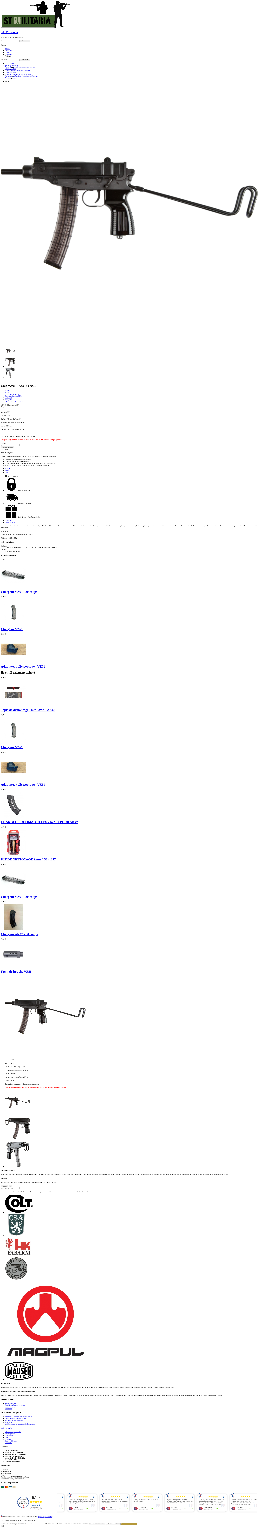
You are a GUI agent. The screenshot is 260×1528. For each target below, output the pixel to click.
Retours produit (10, 1433)
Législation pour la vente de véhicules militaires (20, 1424)
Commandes (9, 1435)
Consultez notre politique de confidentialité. (104, 1524)
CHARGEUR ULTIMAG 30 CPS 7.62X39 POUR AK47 (39, 822)
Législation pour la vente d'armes (15, 1418)
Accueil (7, 49)
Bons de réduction (11, 1441)
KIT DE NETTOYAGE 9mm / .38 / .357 (28, 859)
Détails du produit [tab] (10, 522)
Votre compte (6, 1428)
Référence (4, 538)
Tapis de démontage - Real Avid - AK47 (28, 710)
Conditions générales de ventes (15, 1405)
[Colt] (19, 1212)
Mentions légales (10, 1403)
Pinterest (7, 472)
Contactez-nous (10, 1407)
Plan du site (8, 1409)
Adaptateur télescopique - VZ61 (23, 666)
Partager (7, 468)
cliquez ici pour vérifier (45, 1517)
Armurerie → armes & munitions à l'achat (18, 1417)
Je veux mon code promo (128, 1524)
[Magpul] (45, 1361)
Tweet (7, 470)
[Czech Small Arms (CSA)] (16, 1236)
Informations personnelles (13, 1432)
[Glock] (16, 1279)
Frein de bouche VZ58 (16, 971)
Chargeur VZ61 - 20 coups (19, 592)
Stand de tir (8, 1422)
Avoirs (7, 1437)
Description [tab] (8, 520)
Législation (8, 50)
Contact (7, 52)
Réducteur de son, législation (14, 1420)
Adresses (8, 1439)
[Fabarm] (18, 1256)
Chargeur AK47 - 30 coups (19, 934)
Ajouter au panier (7, 447)
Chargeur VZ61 (12, 629)
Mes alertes (8, 1443)
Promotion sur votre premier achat (13, 1524)
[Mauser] (19, 1379)
